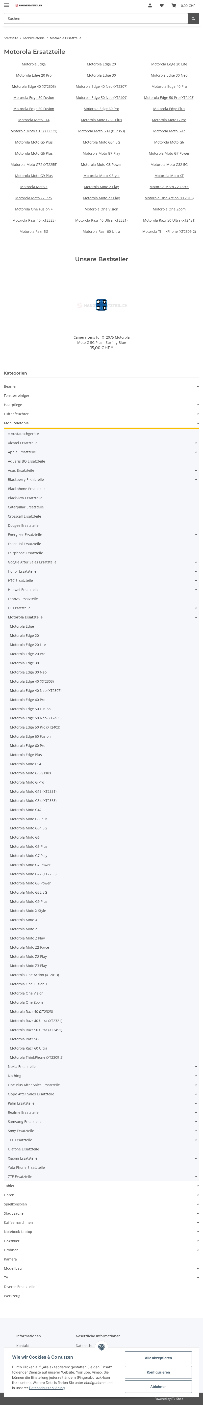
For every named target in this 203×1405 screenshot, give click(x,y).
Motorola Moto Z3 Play (101, 198)
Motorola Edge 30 (101, 75)
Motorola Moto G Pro (169, 119)
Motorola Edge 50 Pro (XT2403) (169, 97)
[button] (150, 5)
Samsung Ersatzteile (25, 1121)
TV (6, 1277)
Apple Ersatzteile (22, 452)
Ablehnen (158, 1386)
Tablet (9, 1185)
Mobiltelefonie (16, 423)
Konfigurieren (158, 1372)
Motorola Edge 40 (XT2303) (34, 86)
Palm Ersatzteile (21, 1103)
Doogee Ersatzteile (23, 525)
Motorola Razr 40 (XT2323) (33, 220)
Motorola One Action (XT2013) (169, 198)
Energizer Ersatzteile (25, 534)
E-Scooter (12, 1240)
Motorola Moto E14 (34, 119)
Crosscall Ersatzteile (24, 516)
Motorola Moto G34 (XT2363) (101, 131)
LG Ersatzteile (19, 608)
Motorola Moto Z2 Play (33, 198)
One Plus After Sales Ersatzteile (34, 1085)
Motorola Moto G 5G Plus (101, 119)
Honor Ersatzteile (22, 571)
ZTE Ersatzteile (20, 1176)
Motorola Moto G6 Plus (34, 153)
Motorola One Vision (101, 209)
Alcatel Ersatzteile (22, 442)
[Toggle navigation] (6, 3)
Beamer (10, 386)
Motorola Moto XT (169, 175)
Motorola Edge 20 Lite (169, 64)
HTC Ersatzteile (20, 580)
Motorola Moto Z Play (101, 186)
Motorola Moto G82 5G (169, 164)
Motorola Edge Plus (169, 108)
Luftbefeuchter (16, 413)
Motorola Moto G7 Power (169, 153)
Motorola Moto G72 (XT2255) (34, 164)
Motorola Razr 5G (34, 231)
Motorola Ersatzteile (25, 617)
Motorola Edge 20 (101, 64)
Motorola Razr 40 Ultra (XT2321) (101, 220)
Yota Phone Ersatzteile (26, 1167)
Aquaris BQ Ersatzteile (26, 461)
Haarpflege (13, 404)
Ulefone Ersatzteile (23, 1149)
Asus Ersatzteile (21, 470)
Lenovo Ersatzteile (23, 598)
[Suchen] (193, 18)
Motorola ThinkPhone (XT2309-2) (169, 231)
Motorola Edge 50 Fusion (33, 97)
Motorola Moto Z (34, 186)
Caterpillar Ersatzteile (26, 507)
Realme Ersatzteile (23, 1112)
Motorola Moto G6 (169, 142)
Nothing (14, 1075)
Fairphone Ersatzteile (25, 553)
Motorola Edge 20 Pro (33, 75)
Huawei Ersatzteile (23, 589)
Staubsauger (14, 1213)
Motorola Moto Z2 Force (169, 186)
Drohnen (11, 1250)
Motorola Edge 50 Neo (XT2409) (101, 97)
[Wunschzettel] (162, 5)
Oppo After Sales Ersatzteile (31, 1094)
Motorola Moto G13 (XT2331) (34, 131)
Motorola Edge (34, 64)
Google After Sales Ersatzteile (32, 562)
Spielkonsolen (15, 1204)
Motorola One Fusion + (34, 209)
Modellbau (13, 1268)
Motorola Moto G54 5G (101, 142)
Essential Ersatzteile (24, 543)
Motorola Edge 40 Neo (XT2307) (101, 86)
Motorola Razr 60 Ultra (101, 231)
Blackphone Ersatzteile (27, 488)
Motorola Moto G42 (169, 131)
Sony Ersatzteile (21, 1130)
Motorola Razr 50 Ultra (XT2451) (169, 220)
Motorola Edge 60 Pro (101, 108)
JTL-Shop (177, 1399)
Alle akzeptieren (158, 1358)
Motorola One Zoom (169, 209)
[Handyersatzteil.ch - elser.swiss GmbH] (28, 5)
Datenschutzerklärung (47, 1388)
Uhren (9, 1195)
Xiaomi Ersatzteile (22, 1158)
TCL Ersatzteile (20, 1140)
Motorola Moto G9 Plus (34, 175)
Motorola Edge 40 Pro (169, 86)
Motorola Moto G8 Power (101, 164)
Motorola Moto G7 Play (101, 153)
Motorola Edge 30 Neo (169, 75)
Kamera (10, 1259)
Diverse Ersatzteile (19, 1286)
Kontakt (22, 1345)
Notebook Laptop (18, 1231)
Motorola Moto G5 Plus (34, 142)
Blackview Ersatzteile (25, 498)
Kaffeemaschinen (18, 1222)
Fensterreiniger (16, 395)
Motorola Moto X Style (101, 175)
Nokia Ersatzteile (22, 1066)
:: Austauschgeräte (23, 433)
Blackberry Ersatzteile (26, 479)
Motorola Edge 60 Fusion (33, 108)
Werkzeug (12, 1295)
